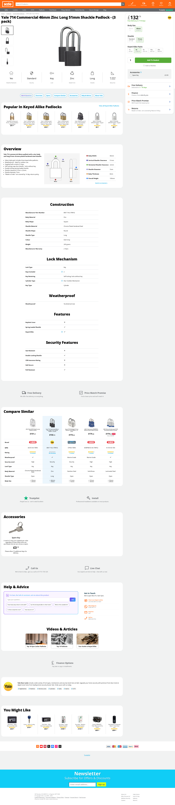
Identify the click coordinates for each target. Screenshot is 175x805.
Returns (135, 800)
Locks (24, 10)
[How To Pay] (122, 748)
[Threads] (60, 746)
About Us (123, 794)
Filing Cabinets (65, 10)
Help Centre (136, 794)
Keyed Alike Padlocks (18, 13)
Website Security (125, 798)
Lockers (15, 10)
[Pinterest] (45, 746)
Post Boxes (52, 10)
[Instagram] (56, 746)
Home (3, 13)
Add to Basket (153, 60)
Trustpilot (87, 755)
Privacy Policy (60, 797)
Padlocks (42, 10)
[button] (101, 183)
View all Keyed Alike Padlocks (109, 106)
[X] (48, 746)
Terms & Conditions (51, 797)
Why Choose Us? (125, 796)
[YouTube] (41, 746)
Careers (123, 800)
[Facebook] (52, 746)
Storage (94, 10)
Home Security (79, 10)
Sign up (101, 784)
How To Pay (136, 796)
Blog (104, 10)
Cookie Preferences (40, 797)
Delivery (135, 798)
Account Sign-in (74, 797)
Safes (6, 10)
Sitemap (67, 797)
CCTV (32, 10)
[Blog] (37, 746)
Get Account (82, 797)
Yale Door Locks (23, 683)
